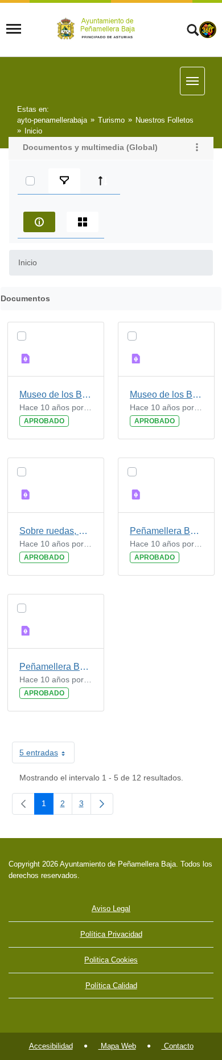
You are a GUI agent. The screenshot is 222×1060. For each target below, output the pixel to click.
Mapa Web (117, 1046)
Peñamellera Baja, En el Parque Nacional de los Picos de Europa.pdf (55, 666)
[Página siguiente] (102, 804)
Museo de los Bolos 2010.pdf (166, 394)
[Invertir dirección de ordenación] (103, 181)
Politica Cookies (111, 960)
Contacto (178, 1046)
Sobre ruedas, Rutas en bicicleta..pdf (55, 531)
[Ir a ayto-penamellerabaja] (97, 29)
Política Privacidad (111, 934)
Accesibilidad (51, 1046)
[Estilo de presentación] (82, 222)
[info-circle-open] (39, 222)
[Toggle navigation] (13, 29)
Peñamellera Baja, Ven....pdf (166, 531)
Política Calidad (111, 985)
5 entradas (47, 755)
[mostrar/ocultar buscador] (192, 31)
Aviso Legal (111, 908)
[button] (197, 148)
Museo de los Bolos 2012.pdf (55, 394)
